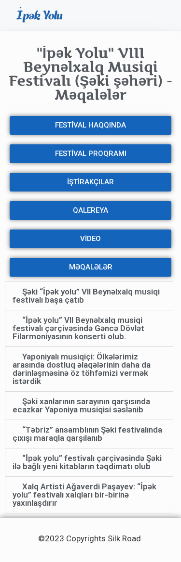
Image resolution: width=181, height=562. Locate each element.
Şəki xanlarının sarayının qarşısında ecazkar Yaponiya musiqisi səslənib (81, 405)
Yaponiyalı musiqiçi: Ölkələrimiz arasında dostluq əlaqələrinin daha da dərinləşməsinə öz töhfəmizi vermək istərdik (82, 369)
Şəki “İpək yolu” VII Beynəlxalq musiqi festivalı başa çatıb (86, 296)
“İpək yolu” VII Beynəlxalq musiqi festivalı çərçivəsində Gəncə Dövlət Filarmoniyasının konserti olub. (78, 328)
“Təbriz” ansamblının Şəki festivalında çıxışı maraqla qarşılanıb (87, 434)
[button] (160, 15)
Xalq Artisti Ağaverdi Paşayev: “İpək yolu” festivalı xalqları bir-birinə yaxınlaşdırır (84, 495)
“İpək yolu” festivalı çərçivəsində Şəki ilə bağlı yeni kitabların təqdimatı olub (87, 462)
